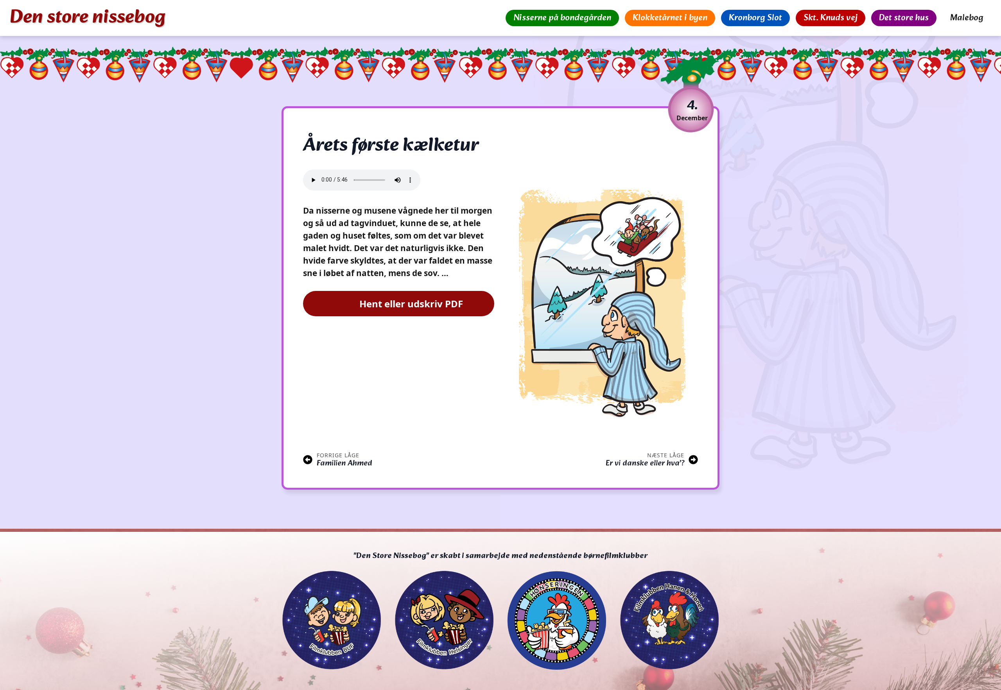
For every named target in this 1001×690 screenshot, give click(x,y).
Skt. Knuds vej (830, 18)
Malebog (966, 18)
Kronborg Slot (755, 18)
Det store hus (904, 18)
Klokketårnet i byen (670, 18)
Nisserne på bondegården (562, 18)
